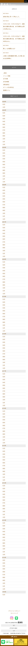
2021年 (4, 222)
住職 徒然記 (6, 84)
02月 (4, 115)
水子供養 (5, 78)
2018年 (4, 334)
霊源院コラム (6, 90)
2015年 (4, 445)
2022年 (4, 184)
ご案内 (5, 73)
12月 (4, 107)
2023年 (4, 147)
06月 (4, 127)
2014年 (4, 483)
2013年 (4, 520)
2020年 (4, 259)
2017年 (4, 371)
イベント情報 (6, 76)
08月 (4, 133)
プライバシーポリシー (14, 611)
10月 (4, 138)
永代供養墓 (6, 81)
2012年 (4, 557)
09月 (4, 136)
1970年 (4, 592)
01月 (4, 104)
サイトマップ (14, 613)
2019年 (4, 296)
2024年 (4, 110)
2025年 (4, 101)
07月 (4, 130)
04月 (4, 121)
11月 (4, 141)
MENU (25, 1)
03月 (4, 118)
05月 (4, 124)
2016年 (4, 408)
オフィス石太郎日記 (8, 87)
